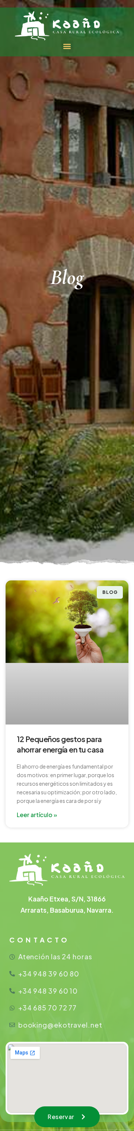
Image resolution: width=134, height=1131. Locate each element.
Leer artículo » (37, 815)
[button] (67, 46)
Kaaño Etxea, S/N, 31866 (67, 898)
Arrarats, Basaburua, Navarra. (67, 910)
